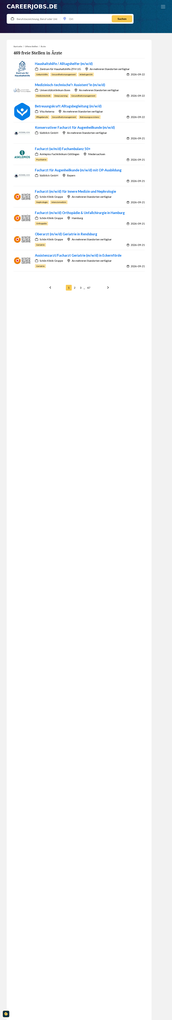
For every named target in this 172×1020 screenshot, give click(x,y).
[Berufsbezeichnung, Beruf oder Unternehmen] (12, 19)
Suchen (122, 18)
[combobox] (13, 19)
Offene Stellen (31, 46)
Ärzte (43, 46)
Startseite (17, 46)
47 (88, 287)
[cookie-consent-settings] (6, 1014)
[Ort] (64, 19)
